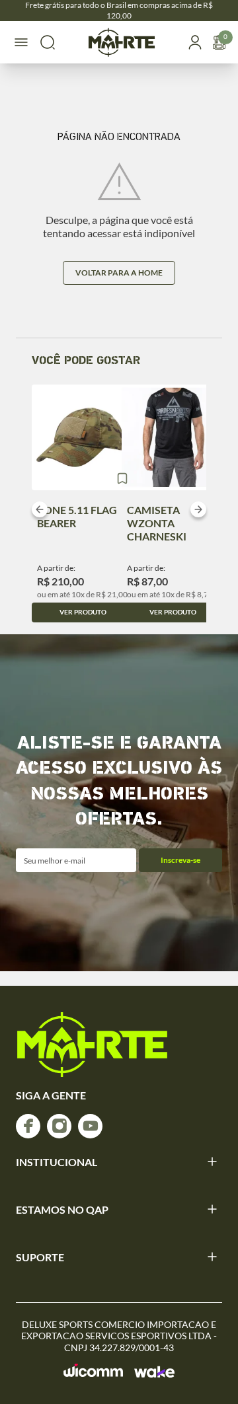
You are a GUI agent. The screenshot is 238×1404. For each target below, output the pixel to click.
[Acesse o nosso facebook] (28, 1126)
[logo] (92, 1044)
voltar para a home (119, 272)
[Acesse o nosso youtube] (90, 1126)
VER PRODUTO (83, 612)
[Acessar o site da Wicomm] (93, 1371)
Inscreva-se (180, 860)
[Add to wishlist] (122, 478)
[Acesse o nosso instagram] (59, 1126)
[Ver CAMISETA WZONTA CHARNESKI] (173, 437)
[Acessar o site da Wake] (154, 1372)
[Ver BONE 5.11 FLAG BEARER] (83, 437)
